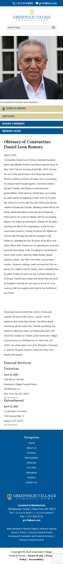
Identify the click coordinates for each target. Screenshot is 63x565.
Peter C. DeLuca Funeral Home (36, 532)
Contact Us (31, 482)
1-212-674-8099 (43, 512)
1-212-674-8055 (24, 3)
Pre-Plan (31, 467)
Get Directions (11, 397)
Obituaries (31, 472)
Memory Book (11, 131)
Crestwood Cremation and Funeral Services (30, 536)
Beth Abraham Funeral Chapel (22, 528)
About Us (31, 447)
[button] (53, 27)
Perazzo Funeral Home (31, 539)
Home (31, 442)
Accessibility (36, 559)
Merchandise (31, 457)
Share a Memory (13, 123)
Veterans (31, 462)
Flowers (31, 477)
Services (31, 452)
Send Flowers (16, 108)
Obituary (8, 116)
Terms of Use (35, 555)
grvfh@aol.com (31, 520)
